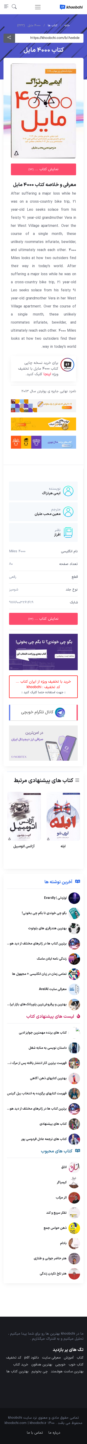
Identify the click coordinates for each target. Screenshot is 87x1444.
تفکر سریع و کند (56, 1212)
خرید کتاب (20, 1364)
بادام (63, 1243)
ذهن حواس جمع (55, 1228)
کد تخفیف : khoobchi (43, 687)
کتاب (80, 1357)
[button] (14, 7)
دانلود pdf (31, 1357)
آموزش (69, 1357)
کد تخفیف (13, 1357)
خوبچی (60, 1364)
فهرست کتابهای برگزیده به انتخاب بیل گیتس (37, 1093)
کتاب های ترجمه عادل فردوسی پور (44, 1139)
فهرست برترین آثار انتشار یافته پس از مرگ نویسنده (33, 1063)
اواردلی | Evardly (55, 898)
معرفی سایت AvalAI (53, 989)
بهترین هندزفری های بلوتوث (47, 928)
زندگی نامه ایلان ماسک (52, 958)
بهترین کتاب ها (17, 1371)
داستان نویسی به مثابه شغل (48, 1048)
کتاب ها (52, 25)
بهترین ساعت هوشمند (67, 1371)
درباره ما (54, 1432)
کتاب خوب (76, 1364)
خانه (67, 25)
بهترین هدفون (41, 1364)
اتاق (64, 1167)
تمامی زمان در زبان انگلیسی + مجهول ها (39, 974)
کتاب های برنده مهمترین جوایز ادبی (43, 1032)
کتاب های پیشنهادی (53, 1124)
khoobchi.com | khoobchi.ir (25, 1423)
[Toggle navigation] (37, 7)
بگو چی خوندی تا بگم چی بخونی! (44, 913)
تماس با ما (35, 1432)
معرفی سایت (51, 1357)
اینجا (47, 374)
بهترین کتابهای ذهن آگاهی (48, 1078)
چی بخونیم (40, 1371)
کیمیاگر (62, 1182)
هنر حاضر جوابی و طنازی (50, 1258)
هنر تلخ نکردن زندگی (53, 1273)
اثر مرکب (61, 1197)
